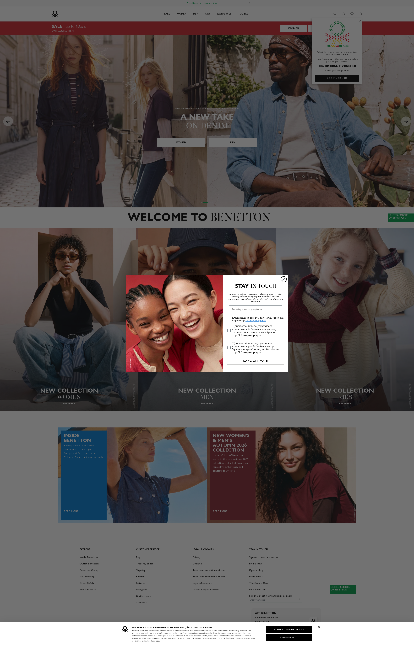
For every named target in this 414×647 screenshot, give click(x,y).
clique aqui (155, 641)
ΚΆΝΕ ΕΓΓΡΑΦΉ (255, 361)
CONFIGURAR (287, 637)
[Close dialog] (284, 279)
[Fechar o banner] (319, 627)
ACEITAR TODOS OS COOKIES (289, 629)
